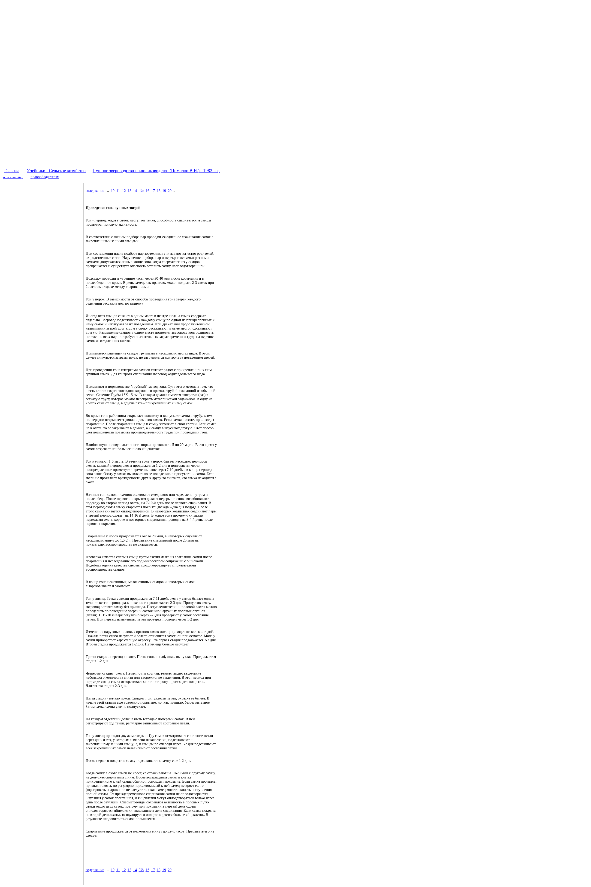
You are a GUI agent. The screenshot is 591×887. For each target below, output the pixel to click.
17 (153, 191)
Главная (11, 170)
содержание (95, 191)
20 (170, 191)
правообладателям (44, 177)
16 (147, 191)
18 (158, 191)
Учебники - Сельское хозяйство (56, 170)
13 (129, 191)
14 (135, 191)
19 (164, 191)
